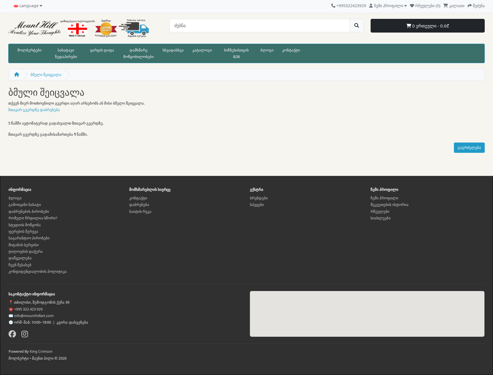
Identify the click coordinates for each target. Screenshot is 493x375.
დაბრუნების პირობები (29, 211)
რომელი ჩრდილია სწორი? (33, 217)
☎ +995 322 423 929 (26, 309)
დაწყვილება (20, 257)
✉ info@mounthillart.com (31, 315)
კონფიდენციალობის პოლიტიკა (38, 271)
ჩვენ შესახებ (20, 264)
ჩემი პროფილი (384, 197)
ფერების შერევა (23, 231)
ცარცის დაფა (102, 50)
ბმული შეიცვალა (46, 74)
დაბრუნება (139, 204)
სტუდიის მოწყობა (25, 224)
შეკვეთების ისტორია (390, 204)
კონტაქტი (291, 50)
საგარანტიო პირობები (29, 237)
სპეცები (257, 204)
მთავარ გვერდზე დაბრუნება (34, 109)
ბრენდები (259, 197)
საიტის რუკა (140, 211)
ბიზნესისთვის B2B (236, 53)
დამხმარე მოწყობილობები (138, 53)
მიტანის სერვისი (24, 244)
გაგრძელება (469, 147)
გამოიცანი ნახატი (25, 204)
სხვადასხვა (173, 50)
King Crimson (41, 351)
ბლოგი (267, 50)
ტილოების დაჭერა (26, 251)
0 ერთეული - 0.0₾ (430, 26)
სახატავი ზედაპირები (66, 53)
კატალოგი (202, 50)
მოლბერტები (29, 50)
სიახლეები (381, 217)
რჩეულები (380, 211)
